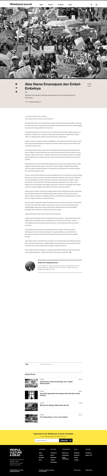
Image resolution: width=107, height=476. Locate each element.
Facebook (76, 455)
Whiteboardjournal (35, 102)
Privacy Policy (89, 470)
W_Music (61, 4)
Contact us (54, 453)
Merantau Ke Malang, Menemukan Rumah (54, 405)
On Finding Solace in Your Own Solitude (54, 417)
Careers (53, 460)
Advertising (65, 455)
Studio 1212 (89, 455)
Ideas (41, 4)
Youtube (76, 460)
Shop (70, 4)
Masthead (53, 457)
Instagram (77, 453)
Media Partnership (65, 458)
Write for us (65, 453)
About (52, 455)
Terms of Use (77, 470)
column (42, 364)
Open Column (48, 364)
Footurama (89, 453)
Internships (54, 462)
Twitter (76, 457)
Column (50, 4)
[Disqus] (53, 299)
